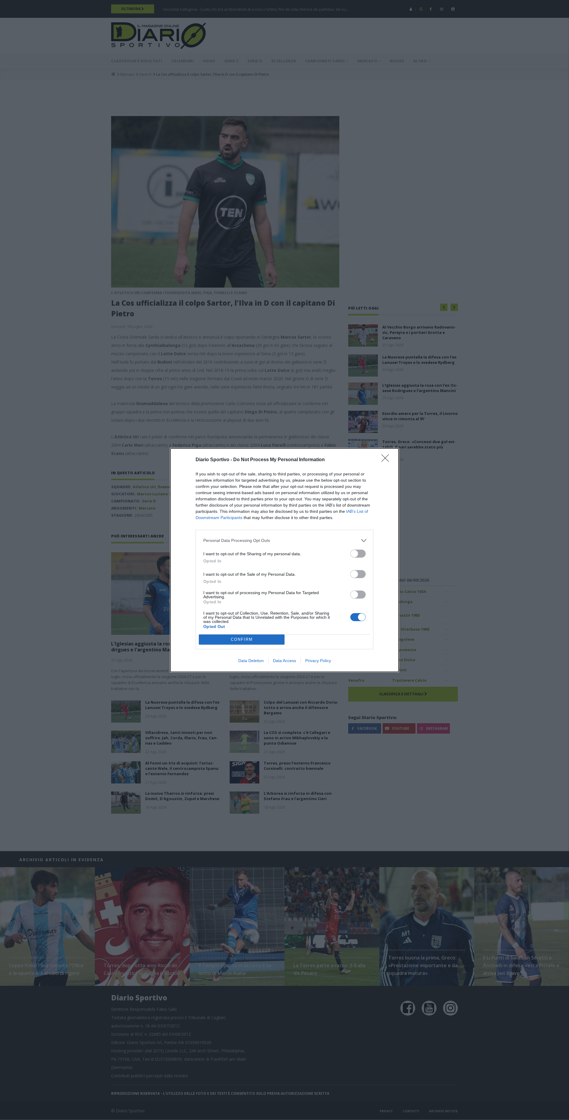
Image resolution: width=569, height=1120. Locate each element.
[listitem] (284, 540)
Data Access (284, 660)
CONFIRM (242, 639)
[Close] (387, 460)
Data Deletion (251, 660)
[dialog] (284, 560)
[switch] (358, 554)
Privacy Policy (318, 660)
